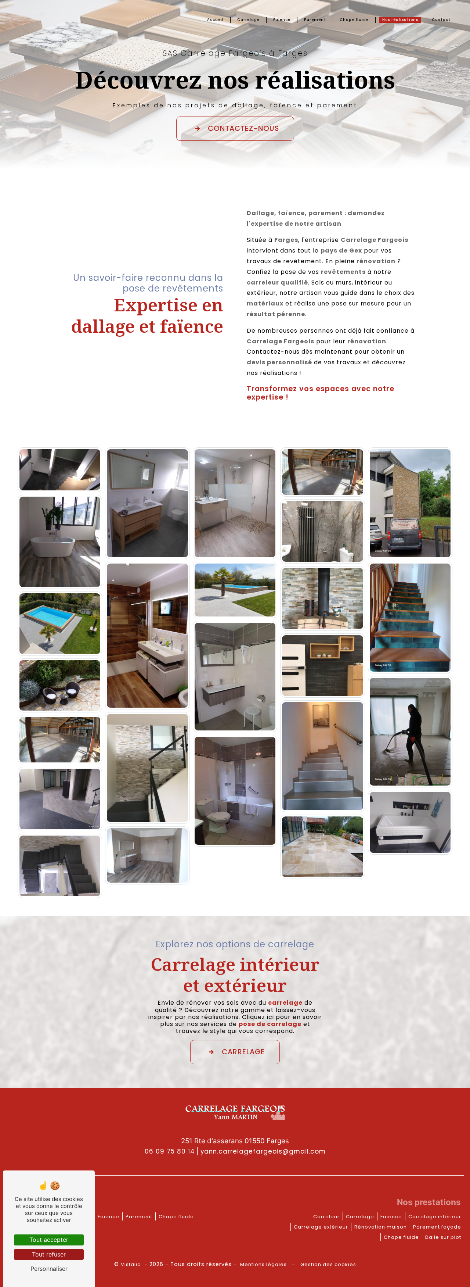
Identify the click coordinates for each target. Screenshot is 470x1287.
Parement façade (437, 1226)
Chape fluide (354, 19)
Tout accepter (48, 1239)
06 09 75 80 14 (170, 1151)
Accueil (215, 19)
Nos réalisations (400, 19)
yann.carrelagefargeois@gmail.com (263, 1151)
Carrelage (248, 19)
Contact (441, 19)
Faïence (281, 19)
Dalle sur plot (443, 1237)
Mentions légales (263, 1264)
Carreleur (326, 1216)
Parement (315, 19)
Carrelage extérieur (321, 1226)
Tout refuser (49, 1254)
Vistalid (131, 1264)
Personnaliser (49, 1268)
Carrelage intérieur (434, 1216)
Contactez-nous (243, 128)
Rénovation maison (380, 1226)
